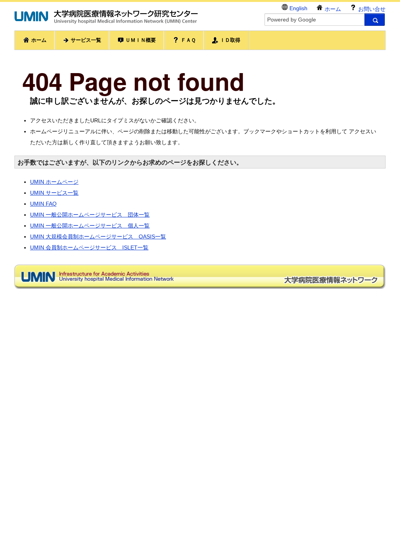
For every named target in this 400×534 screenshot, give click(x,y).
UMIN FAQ (43, 204)
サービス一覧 (85, 40)
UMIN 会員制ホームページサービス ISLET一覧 (89, 247)
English (297, 8)
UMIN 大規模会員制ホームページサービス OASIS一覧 (98, 236)
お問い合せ (371, 9)
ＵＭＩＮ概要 (140, 40)
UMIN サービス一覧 (54, 193)
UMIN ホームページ (54, 182)
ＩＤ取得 (229, 40)
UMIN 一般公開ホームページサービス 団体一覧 (90, 214)
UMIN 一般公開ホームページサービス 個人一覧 (90, 225)
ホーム (332, 9)
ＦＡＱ (187, 40)
